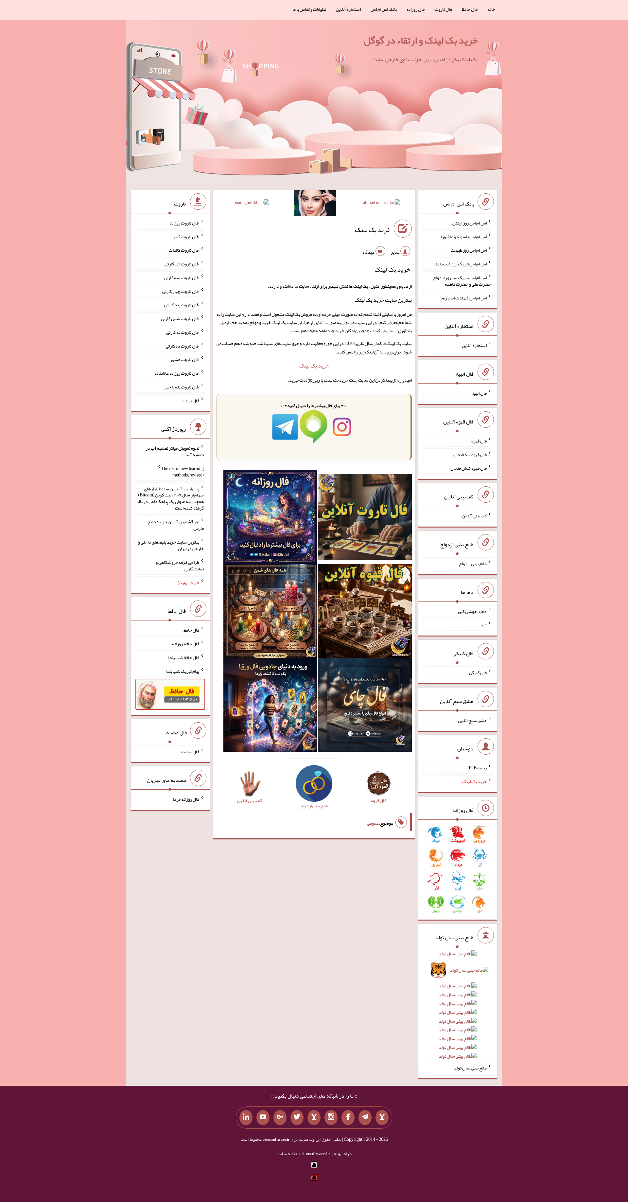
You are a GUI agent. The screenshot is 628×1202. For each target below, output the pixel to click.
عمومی (373, 823)
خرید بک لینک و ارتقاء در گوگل (421, 40)
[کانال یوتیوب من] (263, 1117)
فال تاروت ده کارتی (182, 345)
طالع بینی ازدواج (473, 563)
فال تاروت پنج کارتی (181, 304)
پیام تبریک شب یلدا (182, 670)
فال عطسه (190, 751)
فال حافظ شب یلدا (183, 657)
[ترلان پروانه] (315, 204)
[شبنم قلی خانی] (248, 203)
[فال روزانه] (270, 518)
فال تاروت (443, 9)
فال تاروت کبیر (186, 236)
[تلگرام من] (365, 1117)
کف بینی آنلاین (474, 515)
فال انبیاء (479, 393)
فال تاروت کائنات (184, 250)
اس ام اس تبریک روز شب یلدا (461, 263)
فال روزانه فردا (186, 799)
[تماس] (314, 1117)
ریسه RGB (477, 767)
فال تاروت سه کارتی (181, 277)
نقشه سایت (287, 1153)
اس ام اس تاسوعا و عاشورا (464, 236)
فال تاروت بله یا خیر (182, 386)
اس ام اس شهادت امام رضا (463, 297)
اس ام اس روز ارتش (469, 222)
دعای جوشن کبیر (472, 611)
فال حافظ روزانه (185, 643)
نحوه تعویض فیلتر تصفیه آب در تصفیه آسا (175, 451)
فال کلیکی (478, 672)
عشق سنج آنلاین (472, 720)
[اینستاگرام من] (331, 1117)
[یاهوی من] (382, 1117)
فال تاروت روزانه (184, 222)
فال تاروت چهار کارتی (180, 291)
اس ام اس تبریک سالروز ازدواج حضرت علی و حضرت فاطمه (462, 281)
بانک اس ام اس (384, 9)
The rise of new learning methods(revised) (182, 471)
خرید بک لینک (373, 229)
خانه (491, 9)
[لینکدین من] (246, 1117)
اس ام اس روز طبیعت (469, 250)
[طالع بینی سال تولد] (457, 1007)
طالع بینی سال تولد (470, 1067)
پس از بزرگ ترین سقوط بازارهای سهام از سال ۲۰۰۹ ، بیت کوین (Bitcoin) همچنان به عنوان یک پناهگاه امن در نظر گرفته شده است (170, 498)
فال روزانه (416, 9)
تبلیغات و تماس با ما (309, 9)
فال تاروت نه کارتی (182, 332)
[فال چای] (365, 706)
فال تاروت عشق (185, 359)
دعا (483, 624)
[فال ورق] (270, 706)
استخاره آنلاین (348, 9)
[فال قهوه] (365, 612)
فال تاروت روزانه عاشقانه (176, 373)
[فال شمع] (270, 612)
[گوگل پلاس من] (280, 1117)
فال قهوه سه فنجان (470, 454)
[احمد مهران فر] (381, 203)
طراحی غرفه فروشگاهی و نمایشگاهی (180, 565)
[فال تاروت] (365, 518)
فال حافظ (470, 9)
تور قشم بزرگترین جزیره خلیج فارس (176, 525)
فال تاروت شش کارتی (180, 318)
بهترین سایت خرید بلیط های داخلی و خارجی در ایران (171, 545)
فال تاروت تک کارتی (182, 263)
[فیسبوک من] (348, 1117)
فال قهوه (479, 440)
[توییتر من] (297, 1117)
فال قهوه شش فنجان (468, 468)
